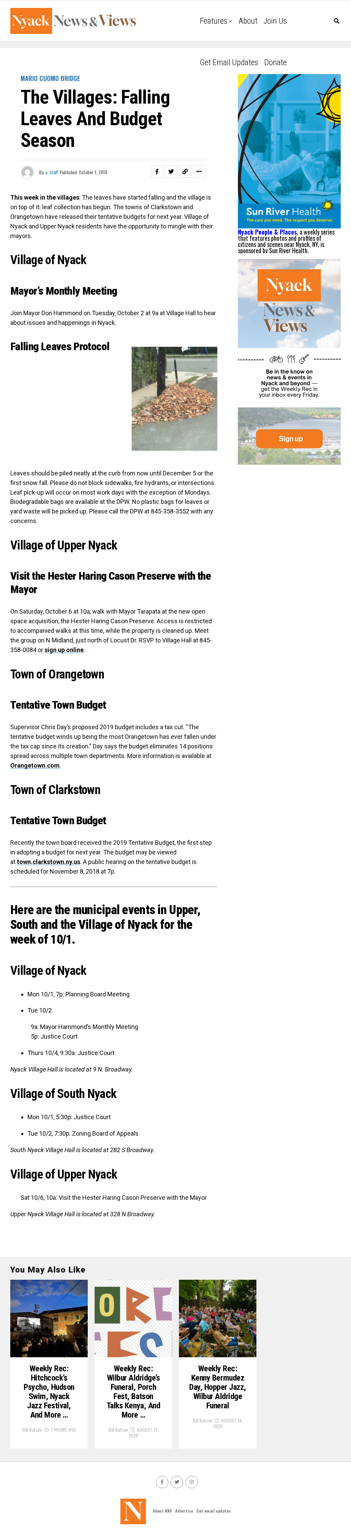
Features (213, 21)
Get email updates (229, 62)
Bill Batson (32, 1429)
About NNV (162, 1511)
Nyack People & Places (267, 231)
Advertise (184, 1511)
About (248, 21)
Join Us (275, 21)
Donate (275, 62)
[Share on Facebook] (157, 171)
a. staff (51, 172)
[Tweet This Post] (171, 171)
